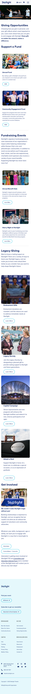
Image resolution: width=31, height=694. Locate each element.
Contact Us (19, 652)
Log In (19, 2)
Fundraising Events (21, 628)
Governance (20, 642)
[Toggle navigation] (28, 2)
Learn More (7, 202)
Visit (2, 642)
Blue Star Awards (5, 626)
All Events (5, 600)
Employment (20, 647)
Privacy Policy (4, 649)
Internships (19, 649)
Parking (3, 647)
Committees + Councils (10, 551)
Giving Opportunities (22, 631)
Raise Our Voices (5, 628)
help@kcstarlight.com (9, 673)
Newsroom (19, 644)
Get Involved (20, 626)
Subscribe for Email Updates (10, 612)
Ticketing (3, 644)
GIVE (5, 84)
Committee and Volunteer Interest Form (12, 559)
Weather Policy (4, 652)
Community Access (6, 631)
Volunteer (6, 546)
